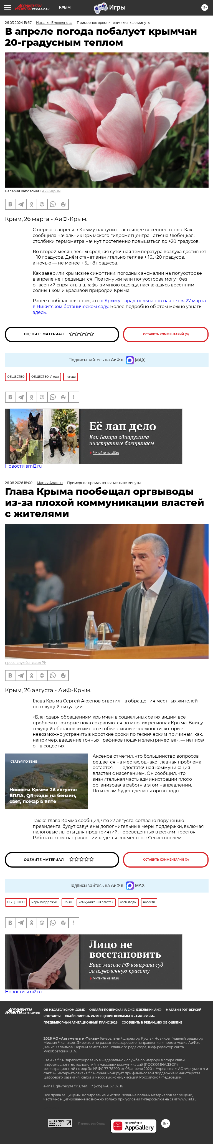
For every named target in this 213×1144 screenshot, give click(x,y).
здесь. (40, 312)
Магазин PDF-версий (183, 1010)
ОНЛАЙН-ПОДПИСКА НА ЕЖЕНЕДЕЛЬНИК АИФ (125, 1010)
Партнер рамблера (91, 1123)
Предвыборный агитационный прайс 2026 (80, 1022)
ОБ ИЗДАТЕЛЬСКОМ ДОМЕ (64, 1010)
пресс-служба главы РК (25, 663)
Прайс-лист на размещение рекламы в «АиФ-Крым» (110, 1016)
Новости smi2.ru (23, 466)
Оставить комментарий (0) (166, 334)
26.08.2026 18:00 (18, 483)
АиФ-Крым (51, 191)
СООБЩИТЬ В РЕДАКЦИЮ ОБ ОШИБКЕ (152, 1022)
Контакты (52, 1016)
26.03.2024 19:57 (18, 23)
